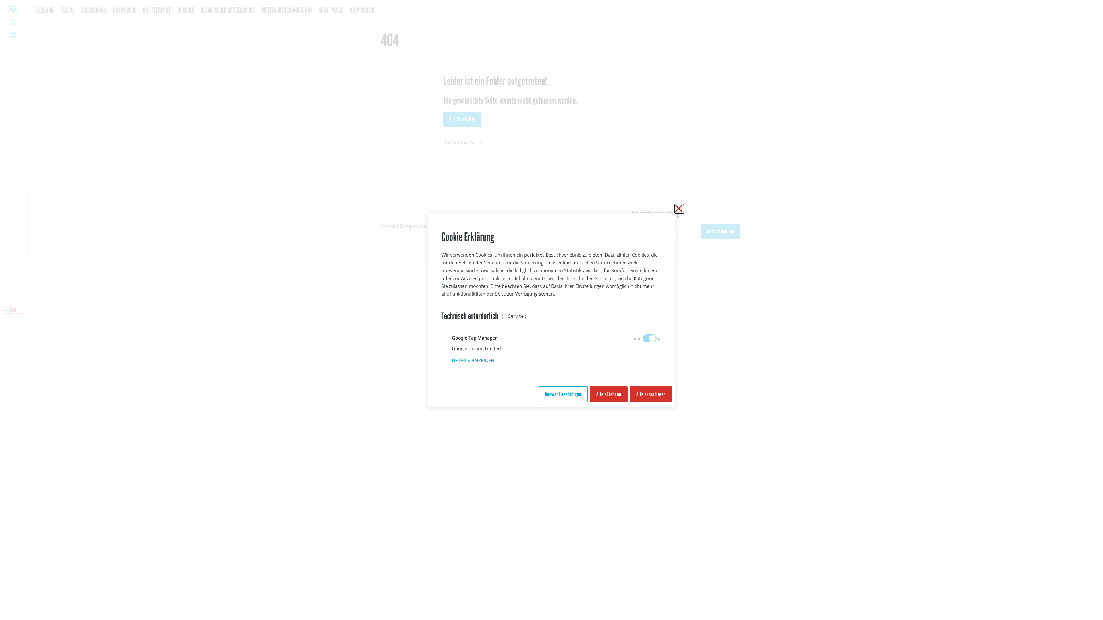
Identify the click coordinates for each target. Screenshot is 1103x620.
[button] (477, 360)
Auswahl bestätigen (563, 394)
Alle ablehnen (608, 394)
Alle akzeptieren (651, 394)
